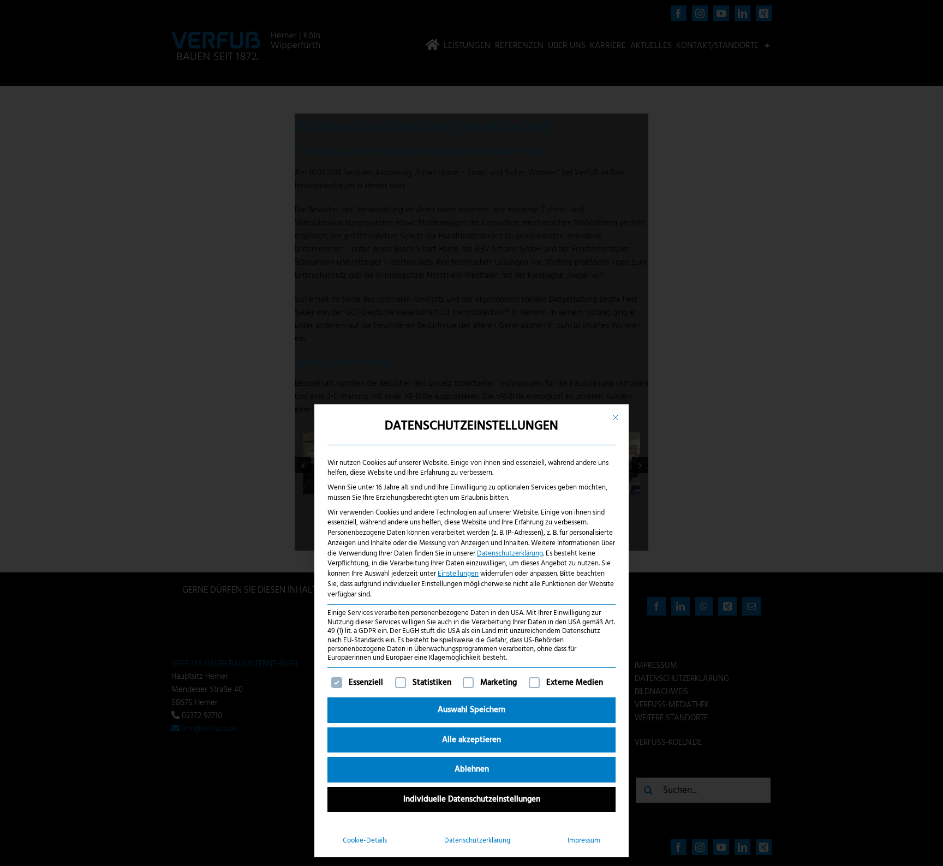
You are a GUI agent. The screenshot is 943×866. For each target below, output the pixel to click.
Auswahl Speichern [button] (471, 709)
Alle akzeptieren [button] (471, 739)
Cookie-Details (365, 840)
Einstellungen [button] (458, 574)
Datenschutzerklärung (510, 553)
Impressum (584, 840)
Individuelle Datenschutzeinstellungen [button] (471, 799)
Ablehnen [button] (472, 769)
